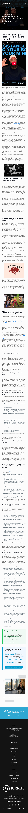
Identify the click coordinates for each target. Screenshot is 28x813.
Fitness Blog (14, 762)
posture (21, 418)
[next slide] (24, 676)
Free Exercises (14, 781)
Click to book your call (13, 347)
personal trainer (8, 319)
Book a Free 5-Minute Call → (13, 667)
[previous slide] (20, 676)
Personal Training (14, 748)
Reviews (14, 759)
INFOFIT (5, 798)
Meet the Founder (14, 746)
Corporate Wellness (14, 773)
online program (17, 123)
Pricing (14, 754)
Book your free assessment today (12, 636)
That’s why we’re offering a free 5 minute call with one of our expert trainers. (13, 337)
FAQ (14, 757)
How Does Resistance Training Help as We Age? (13, 553)
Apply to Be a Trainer (14, 775)
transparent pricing (10, 662)
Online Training (14, 751)
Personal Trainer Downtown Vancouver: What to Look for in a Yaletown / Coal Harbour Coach (14, 696)
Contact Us (14, 765)
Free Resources (14, 778)
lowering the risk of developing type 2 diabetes (14, 470)
